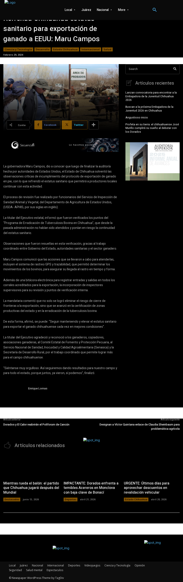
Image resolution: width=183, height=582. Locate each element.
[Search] (175, 69)
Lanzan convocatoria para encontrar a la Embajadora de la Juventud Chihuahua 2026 (151, 96)
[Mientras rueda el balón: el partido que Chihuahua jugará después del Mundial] (31, 466)
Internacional (90, 49)
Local (12, 565)
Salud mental (34, 570)
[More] (94, 124)
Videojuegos (92, 565)
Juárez (24, 565)
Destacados (11, 499)
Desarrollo (42, 49)
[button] (154, 10)
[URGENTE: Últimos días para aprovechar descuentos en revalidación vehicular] (152, 466)
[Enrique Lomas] (14, 396)
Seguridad (15, 570)
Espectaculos (55, 570)
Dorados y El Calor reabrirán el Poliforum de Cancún (36, 424)
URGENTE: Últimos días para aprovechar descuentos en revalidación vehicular (146, 488)
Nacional (37, 565)
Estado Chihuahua (65, 49)
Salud (107, 49)
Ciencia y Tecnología (18, 49)
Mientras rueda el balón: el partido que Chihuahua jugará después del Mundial (31, 488)
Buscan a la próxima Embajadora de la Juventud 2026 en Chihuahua (149, 109)
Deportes (70, 499)
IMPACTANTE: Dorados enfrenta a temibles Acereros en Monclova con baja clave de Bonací (91, 488)
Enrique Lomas (37, 388)
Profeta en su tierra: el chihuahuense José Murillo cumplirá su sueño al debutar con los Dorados (152, 128)
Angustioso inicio (136, 118)
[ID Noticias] (24, 10)
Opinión (140, 565)
